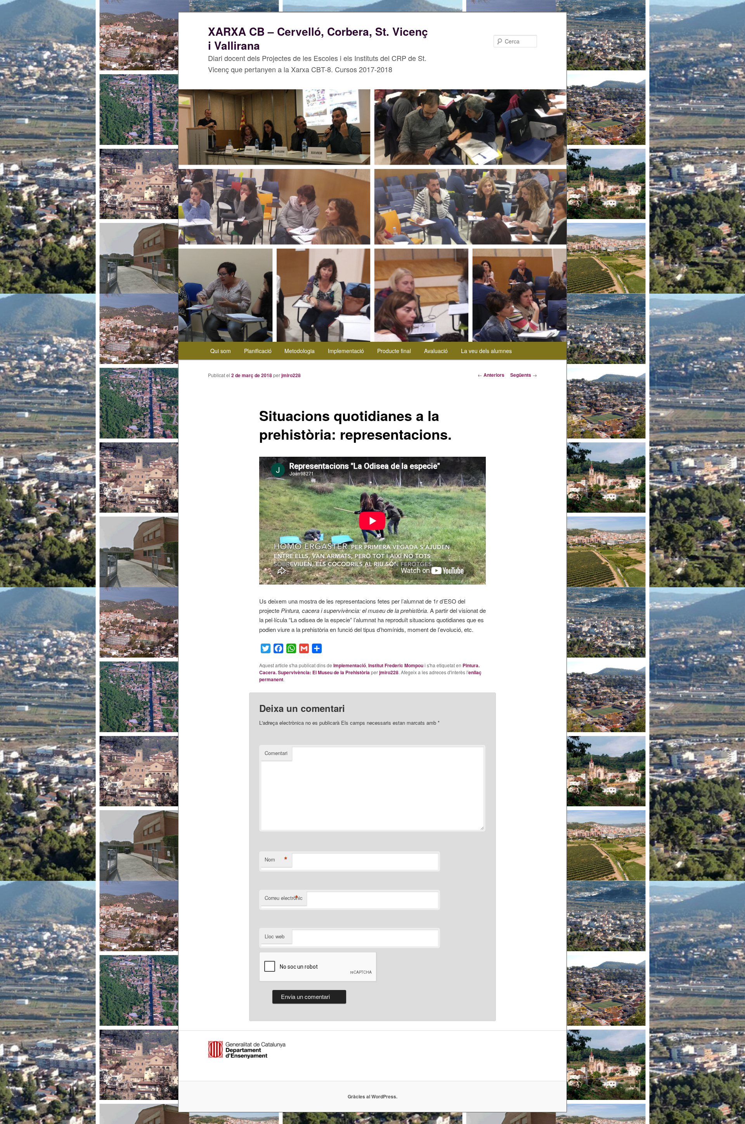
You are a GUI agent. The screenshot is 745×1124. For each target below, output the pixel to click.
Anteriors (491, 374)
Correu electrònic (284, 898)
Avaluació (436, 351)
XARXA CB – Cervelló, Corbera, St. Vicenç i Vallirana (318, 38)
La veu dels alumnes (486, 351)
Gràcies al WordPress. (372, 1096)
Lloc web (274, 936)
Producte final (394, 351)
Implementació (346, 351)
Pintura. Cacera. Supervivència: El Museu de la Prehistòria (369, 669)
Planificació (258, 351)
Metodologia (299, 351)
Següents (523, 374)
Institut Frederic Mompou (395, 665)
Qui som (220, 351)
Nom (276, 859)
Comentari (276, 753)
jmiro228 (291, 375)
